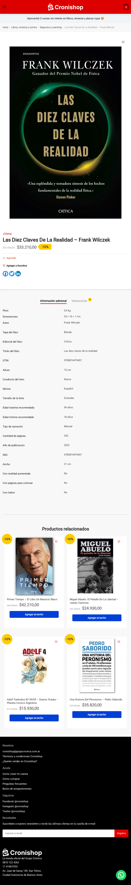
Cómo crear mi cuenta (15, 773)
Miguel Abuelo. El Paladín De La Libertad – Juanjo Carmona (94, 601)
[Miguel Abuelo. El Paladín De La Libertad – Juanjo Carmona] (97, 566)
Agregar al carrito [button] (34, 614)
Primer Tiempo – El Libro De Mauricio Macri (32, 599)
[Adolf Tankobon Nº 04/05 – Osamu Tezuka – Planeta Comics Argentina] (34, 666)
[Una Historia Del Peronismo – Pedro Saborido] (97, 666)
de (17, 788)
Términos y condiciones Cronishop (22, 756)
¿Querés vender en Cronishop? (20, 761)
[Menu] (5, 7)
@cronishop (21, 801)
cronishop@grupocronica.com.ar (21, 751)
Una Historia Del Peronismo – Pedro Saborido (96, 699)
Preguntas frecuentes (15, 783)
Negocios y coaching (51, 27)
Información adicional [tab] (53, 301)
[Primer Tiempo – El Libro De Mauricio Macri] (34, 566)
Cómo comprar (11, 778)
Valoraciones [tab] (79, 301)
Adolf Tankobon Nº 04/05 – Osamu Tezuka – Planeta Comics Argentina (32, 701)
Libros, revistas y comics (24, 27)
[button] (123, 42)
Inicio (5, 27)
